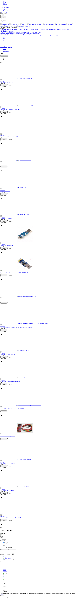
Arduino (2, 47)
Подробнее (2, 594)
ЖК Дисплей (8, 34)
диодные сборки (49, 35)
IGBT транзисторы (59, 35)
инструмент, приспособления (42, 44)
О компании (5, 563)
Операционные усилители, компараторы (8, 29)
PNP (4, 38)
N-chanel (4, 40)
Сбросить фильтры (12, 549)
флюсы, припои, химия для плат (7, 46)
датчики (15, 46)
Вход (4, 9)
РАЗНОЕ (4, 50)
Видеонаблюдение (38, 32)
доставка (4, 570)
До (1, 538)
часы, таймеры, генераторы (43, 43)
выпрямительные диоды (5, 35)
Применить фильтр (4, 549)
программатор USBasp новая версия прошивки (10, 381)
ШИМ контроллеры (42, 29)
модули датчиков (29, 43)
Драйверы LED (53, 29)
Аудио (24, 29)
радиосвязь (35, 43)
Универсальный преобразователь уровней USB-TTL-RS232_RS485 (14, 272)
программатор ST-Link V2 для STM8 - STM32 (9, 136)
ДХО (1, 31)
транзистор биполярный (36, 35)
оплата (4, 569)
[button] (3, 53)
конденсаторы (3, 33)
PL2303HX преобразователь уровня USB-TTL (9, 299)
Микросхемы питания (33, 29)
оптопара (46, 34)
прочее (1, 32)
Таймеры (48, 29)
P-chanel (4, 41)
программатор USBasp (5, 191)
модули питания (15, 43)
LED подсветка (6, 31)
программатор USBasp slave (6, 218)
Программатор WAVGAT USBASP (7, 82)
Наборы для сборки (8, 47)
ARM (71, 29)
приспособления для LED (30, 34)
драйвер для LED (21, 34)
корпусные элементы (52, 44)
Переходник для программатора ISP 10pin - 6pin (10, 109)
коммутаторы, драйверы (61, 29)
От (1, 537)
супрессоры (43, 35)
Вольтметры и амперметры (5, 43)
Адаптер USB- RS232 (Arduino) (6, 245)
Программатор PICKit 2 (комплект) (7, 436)
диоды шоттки (13, 35)
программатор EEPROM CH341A (7, 163)
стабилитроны (20, 35)
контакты (5, 571)
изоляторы (19, 46)
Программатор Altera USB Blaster (7, 490)
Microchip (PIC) (3, 30)
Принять (2, 595)
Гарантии (5, 565)
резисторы (8, 33)
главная (4, 567)
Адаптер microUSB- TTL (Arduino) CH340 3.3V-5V (10, 517)
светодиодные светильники (17, 32)
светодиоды (38, 34)
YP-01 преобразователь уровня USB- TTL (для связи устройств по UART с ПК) (16, 327)
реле (73, 44)
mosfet (54, 35)
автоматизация (26, 32)
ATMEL (68, 29)
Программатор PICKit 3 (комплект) (7, 463)
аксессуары (11, 31)
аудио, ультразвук (21, 43)
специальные (20, 29)
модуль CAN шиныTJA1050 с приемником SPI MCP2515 (12, 408)
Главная (4, 49)
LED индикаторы (14, 34)
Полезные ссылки (6, 564)
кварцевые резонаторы (34, 33)
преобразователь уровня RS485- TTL (7, 354)
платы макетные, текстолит (6, 44)
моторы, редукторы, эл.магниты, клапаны (20, 44)
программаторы (32, 44)
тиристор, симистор (27, 35)
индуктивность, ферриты (24, 33)
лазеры (42, 34)
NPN (4, 37)
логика (27, 29)
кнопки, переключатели (67, 44)
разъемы (58, 44)
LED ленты (2, 34)
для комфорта (31, 32)
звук (61, 44)
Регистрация (5, 10)
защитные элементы (15, 33)
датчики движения (7, 32)
